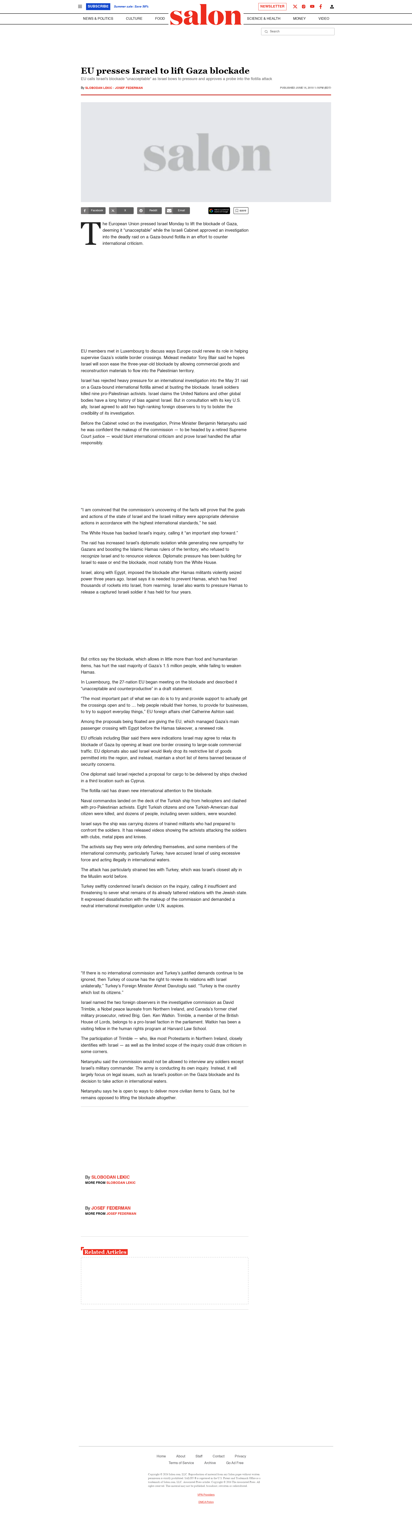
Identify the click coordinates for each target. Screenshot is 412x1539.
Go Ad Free (235, 1463)
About (180, 1456)
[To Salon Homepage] (206, 14)
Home (161, 1456)
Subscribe (98, 6)
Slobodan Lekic (99, 88)
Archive (210, 1463)
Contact (218, 1456)
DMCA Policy (206, 1502)
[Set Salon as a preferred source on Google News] (219, 210)
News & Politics (98, 19)
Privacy (240, 1456)
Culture (134, 19)
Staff (198, 1456)
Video (323, 19)
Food (160, 19)
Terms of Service (181, 1463)
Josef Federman (129, 88)
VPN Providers (206, 1495)
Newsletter (272, 6)
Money (299, 19)
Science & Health (263, 19)
